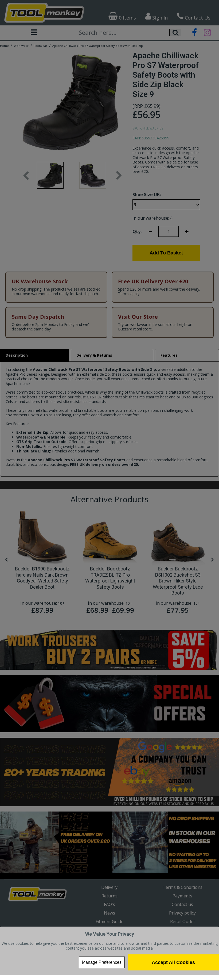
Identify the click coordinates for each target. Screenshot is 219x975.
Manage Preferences (102, 962)
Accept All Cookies (173, 962)
